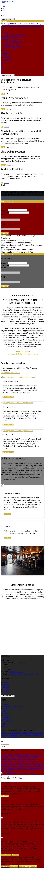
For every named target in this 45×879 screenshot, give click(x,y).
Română (11, 769)
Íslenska (16, 764)
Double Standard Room (14, 41)
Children (4, 224)
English (6, 684)
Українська (5, 766)
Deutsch (6, 682)
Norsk (22, 764)
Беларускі (5, 761)
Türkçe (38, 764)
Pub (4, 50)
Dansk (36, 754)
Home (5, 32)
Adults (3, 215)
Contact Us (7, 60)
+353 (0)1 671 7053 (8, 2)
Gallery (5, 55)
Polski (32, 766)
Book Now (9, 109)
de (4, 6)
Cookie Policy (38, 735)
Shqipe (30, 769)
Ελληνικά (4, 757)
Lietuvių (32, 757)
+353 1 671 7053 (22, 351)
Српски (24, 769)
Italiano (6, 691)
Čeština (12, 761)
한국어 (18, 766)
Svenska (18, 769)
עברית (11, 764)
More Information (8, 397)
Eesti (10, 757)
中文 (11, 771)
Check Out (5, 212)
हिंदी (16, 761)
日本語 (12, 766)
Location (6, 57)
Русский (4, 769)
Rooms (6, 39)
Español (6, 687)
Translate (18, 778)
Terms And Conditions (11, 737)
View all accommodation (10, 373)
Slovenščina (38, 769)
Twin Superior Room (13, 46)
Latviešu (39, 757)
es (4, 10)
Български (32, 759)
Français (6, 689)
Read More (7, 514)
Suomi (20, 757)
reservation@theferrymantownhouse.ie (22, 354)
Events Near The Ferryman (15, 34)
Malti (26, 759)
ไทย (42, 764)
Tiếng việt (39, 766)
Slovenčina (5, 771)
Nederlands (30, 764)
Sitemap (28, 735)
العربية (15, 757)
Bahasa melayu (17, 759)
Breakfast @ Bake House (12, 36)
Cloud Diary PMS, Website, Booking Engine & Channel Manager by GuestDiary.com (22, 734)
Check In (4, 210)
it (3, 15)
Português (25, 766)
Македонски (6, 759)
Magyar (21, 761)
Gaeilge (26, 757)
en (4, 8)
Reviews (6, 53)
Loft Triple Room (11, 48)
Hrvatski (28, 761)
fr (3, 13)
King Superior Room (13, 43)
